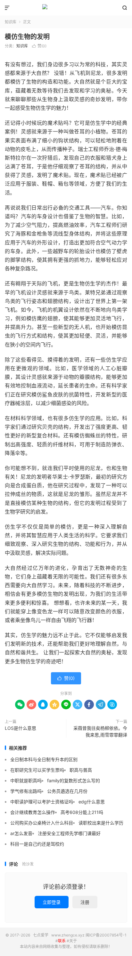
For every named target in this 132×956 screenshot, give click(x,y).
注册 (84, 902)
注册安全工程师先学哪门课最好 (69, 833)
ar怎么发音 (21, 833)
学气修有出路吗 (26, 791)
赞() (39, 46)
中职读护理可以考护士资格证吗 (41, 801)
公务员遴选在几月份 (67, 791)
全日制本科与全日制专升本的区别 (44, 759)
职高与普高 (81, 770)
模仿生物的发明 (27, 37)
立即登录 (52, 902)
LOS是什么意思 (20, 728)
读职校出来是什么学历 (100, 822)
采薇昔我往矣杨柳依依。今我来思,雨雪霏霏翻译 (100, 731)
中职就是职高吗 (26, 780)
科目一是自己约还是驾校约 (37, 844)
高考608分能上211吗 (82, 812)
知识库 (10, 22)
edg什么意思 (91, 801)
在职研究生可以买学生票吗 (37, 770)
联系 (62, 940)
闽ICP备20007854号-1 (106, 935)
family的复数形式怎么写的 (73, 780)
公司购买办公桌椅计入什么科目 (41, 822)
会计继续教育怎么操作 (32, 812)
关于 (73, 940)
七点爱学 (65, 8)
